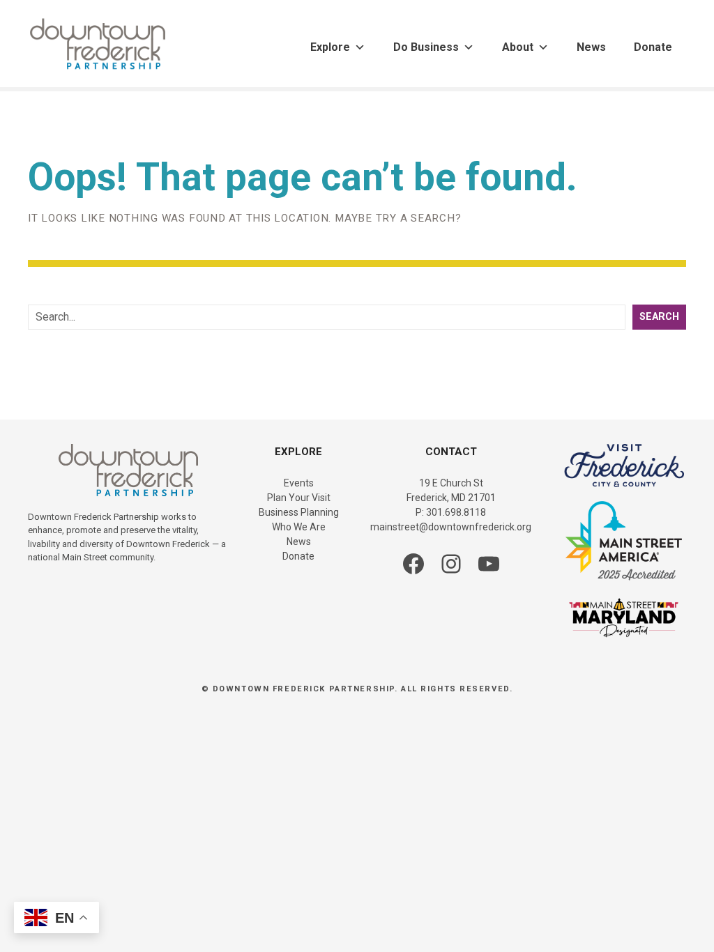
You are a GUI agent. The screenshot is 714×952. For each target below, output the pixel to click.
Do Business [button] (426, 47)
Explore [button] (330, 47)
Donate (653, 47)
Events (299, 483)
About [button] (517, 47)
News (591, 47)
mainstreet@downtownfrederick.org (450, 526)
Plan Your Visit (299, 497)
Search (659, 317)
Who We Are (299, 526)
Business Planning (299, 512)
